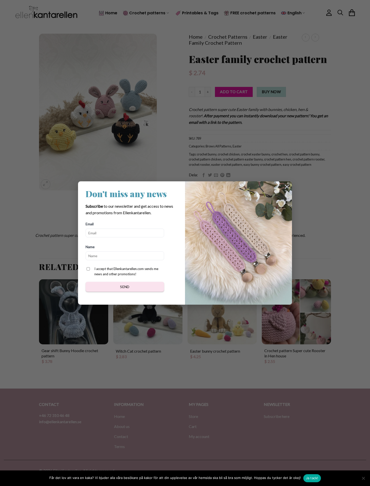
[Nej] (363, 480)
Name (90, 247)
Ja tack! (312, 478)
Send (125, 287)
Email (90, 224)
